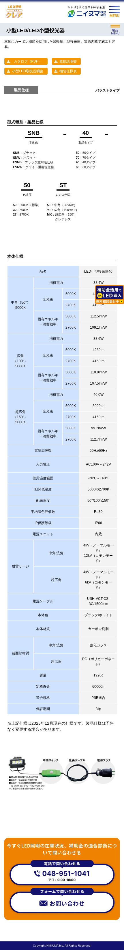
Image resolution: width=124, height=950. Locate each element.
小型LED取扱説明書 (27, 71)
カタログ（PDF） (28, 61)
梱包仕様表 (68, 71)
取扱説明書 (68, 61)
